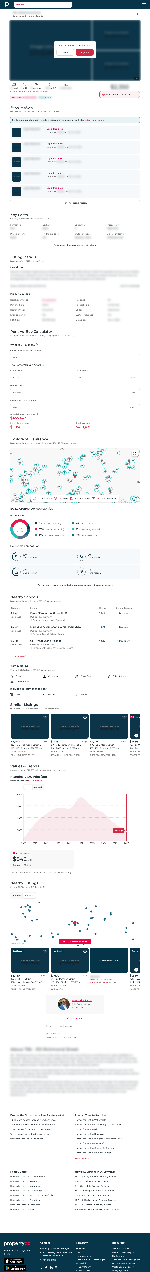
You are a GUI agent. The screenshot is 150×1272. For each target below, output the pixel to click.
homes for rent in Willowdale (90, 1120)
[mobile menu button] (145, 4)
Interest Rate (16, 370)
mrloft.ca (80, 1252)
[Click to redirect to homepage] (7, 4)
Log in (65, 52)
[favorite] (45, 717)
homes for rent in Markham (25, 1186)
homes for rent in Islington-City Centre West (98, 1138)
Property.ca (10, 1250)
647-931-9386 (77, 1008)
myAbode (26, 1250)
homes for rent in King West (90, 1134)
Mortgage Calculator (123, 1267)
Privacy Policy (83, 1267)
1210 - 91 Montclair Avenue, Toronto (93, 1204)
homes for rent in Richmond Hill (27, 1176)
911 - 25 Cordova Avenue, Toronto (92, 1181)
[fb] (47, 1268)
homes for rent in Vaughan (24, 1181)
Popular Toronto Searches (90, 1115)
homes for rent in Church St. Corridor (95, 1148)
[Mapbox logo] (17, 500)
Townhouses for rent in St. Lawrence (29, 1134)
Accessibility (82, 1263)
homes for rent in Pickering (25, 1200)
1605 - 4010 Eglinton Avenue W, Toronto (95, 1176)
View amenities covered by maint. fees (75, 245)
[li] (52, 1268)
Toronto (39, 16)
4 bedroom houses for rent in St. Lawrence (33, 1120)
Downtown (30, 16)
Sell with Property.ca (123, 1252)
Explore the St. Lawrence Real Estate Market (37, 1115)
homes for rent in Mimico (88, 1129)
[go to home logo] (17, 1244)
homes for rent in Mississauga (26, 1190)
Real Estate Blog (120, 1249)
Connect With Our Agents (126, 1259)
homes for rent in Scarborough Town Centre (98, 1124)
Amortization (82, 370)
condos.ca (81, 1249)
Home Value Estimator (124, 1263)
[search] (50, 5)
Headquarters (83, 1256)
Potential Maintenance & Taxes (23, 400)
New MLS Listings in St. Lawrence (95, 1171)
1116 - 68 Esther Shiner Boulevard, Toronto (97, 1209)
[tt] (42, 1268)
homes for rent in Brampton (25, 1204)
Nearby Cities (18, 1171)
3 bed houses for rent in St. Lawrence (30, 1129)
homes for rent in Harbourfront (91, 1143)
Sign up (85, 52)
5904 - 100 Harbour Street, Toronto (93, 1195)
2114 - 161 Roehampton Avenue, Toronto (95, 1200)
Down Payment (17, 385)
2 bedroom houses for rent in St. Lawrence (33, 1124)
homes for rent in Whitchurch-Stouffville (32, 1195)
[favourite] (131, 14)
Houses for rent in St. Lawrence (26, 1138)
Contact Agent (75, 1018)
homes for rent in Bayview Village (93, 1152)
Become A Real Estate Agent (91, 1259)
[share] (137, 14)
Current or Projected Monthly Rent (25, 350)
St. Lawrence (18, 16)
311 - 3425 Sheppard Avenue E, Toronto (95, 1190)
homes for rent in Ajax (22, 1209)
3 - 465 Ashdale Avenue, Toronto (92, 1186)
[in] (57, 1268)
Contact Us (118, 1256)
